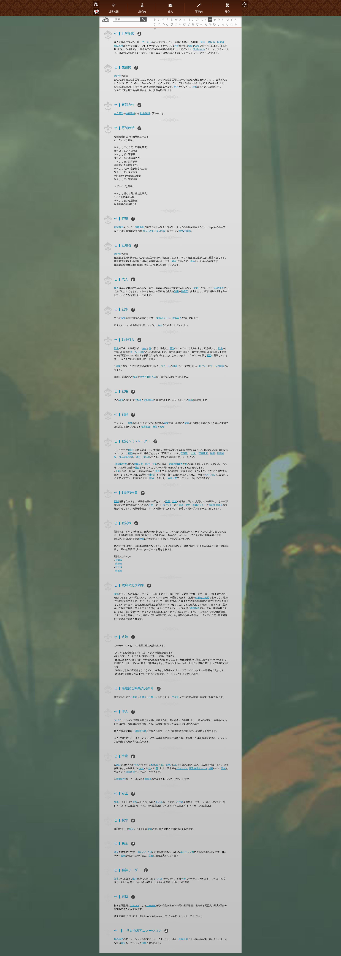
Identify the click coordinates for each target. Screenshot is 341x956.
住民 (136, 764)
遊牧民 (117, 76)
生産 (181, 802)
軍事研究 (203, 453)
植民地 (211, 42)
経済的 (142, 11)
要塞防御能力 (126, 456)
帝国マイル (199, 49)
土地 (181, 230)
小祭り (152, 697)
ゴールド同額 (137, 351)
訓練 (118, 366)
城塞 (135, 376)
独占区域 (160, 230)
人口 (153, 376)
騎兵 (176, 86)
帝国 (203, 42)
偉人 (170, 11)
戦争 (142, 113)
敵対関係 (130, 113)
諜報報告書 (121, 463)
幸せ (150, 855)
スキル (159, 802)
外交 (227, 11)
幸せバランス (187, 852)
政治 (116, 593)
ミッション (210, 474)
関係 (147, 113)
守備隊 (184, 453)
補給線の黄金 (216, 505)
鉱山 (118, 764)
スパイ (117, 720)
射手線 (118, 567)
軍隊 (166, 423)
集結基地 (118, 45)
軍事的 (199, 11)
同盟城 (220, 42)
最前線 (118, 560)
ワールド (146, 42)
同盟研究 (130, 771)
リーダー (151, 905)
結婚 (196, 287)
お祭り (133, 697)
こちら (159, 325)
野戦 (155, 426)
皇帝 (134, 802)
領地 (168, 764)
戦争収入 (177, 318)
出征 (123, 942)
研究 (121, 400)
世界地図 (114, 11)
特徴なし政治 (202, 597)
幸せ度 (175, 697)
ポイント (203, 366)
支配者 (138, 400)
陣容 (151, 400)
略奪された (145, 376)
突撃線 (118, 563)
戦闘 (146, 400)
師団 (141, 538)
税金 (131, 828)
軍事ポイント (163, 318)
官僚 (223, 768)
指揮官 (184, 291)
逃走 (157, 471)
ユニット (165, 366)
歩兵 (195, 86)
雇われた (142, 852)
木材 (144, 348)
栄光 (188, 505)
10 (244, 4)
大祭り (142, 697)
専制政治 (194, 608)
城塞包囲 (118, 227)
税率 (123, 855)
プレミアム (182, 768)
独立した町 (149, 230)
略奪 (162, 426)
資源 (181, 505)
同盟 (176, 45)
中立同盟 (118, 113)
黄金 (150, 828)
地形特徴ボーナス (198, 768)
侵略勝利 (139, 227)
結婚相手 (219, 287)
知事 (176, 291)
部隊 (174, 501)
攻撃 (190, 45)
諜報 (197, 45)
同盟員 (148, 779)
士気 (193, 453)
